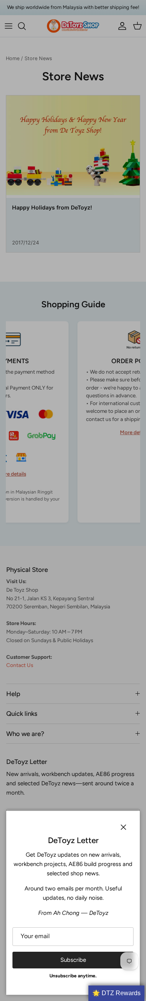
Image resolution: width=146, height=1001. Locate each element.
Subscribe (73, 959)
